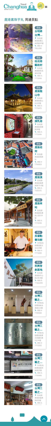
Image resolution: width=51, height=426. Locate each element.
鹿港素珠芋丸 (14, 19)
